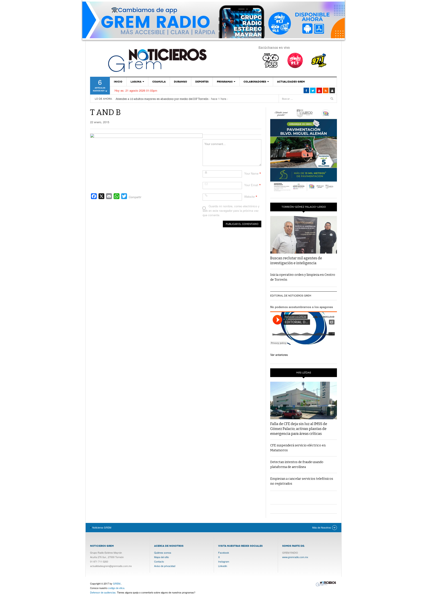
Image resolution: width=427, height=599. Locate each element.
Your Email (251, 185)
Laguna (136, 81)
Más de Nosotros (321, 527)
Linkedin (222, 566)
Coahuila (159, 81)
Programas (225, 81)
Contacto (159, 561)
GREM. (117, 583)
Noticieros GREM (156, 60)
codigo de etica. (116, 588)
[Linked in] (319, 90)
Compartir (135, 197)
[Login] (332, 90)
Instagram (223, 561)
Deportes (202, 81)
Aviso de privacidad (164, 566)
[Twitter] (313, 90)
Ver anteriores (279, 355)
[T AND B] (146, 161)
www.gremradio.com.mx (295, 557)
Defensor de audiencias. (103, 592)
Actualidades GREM (291, 81)
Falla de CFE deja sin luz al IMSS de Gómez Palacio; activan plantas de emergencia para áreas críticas (298, 429)
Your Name (251, 173)
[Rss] (325, 90)
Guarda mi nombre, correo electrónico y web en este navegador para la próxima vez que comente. (231, 210)
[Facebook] (306, 90)
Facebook (223, 552)
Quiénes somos (162, 552)
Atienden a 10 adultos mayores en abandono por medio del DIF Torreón (162, 99)
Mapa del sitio (161, 557)
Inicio (118, 81)
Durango (180, 81)
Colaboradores (255, 81)
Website (249, 196)
